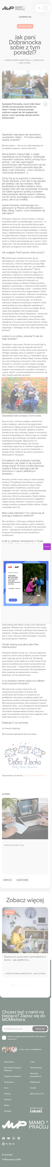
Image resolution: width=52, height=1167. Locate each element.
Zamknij (47, 546)
